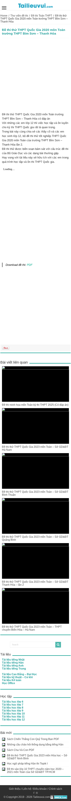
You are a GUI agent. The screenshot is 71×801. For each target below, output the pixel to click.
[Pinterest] (37, 793)
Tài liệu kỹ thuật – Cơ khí (17, 677)
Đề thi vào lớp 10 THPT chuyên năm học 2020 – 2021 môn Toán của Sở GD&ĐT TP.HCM (35, 770)
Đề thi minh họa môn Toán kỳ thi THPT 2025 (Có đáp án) (35, 404)
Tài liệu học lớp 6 (12, 701)
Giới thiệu (14, 788)
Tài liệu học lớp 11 (13, 716)
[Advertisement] (35, 75)
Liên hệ (26, 788)
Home (3, 15)
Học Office (8, 683)
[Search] (58, 645)
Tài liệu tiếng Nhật (13, 659)
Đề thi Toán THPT (41, 15)
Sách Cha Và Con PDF (20, 750)
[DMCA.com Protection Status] (59, 797)
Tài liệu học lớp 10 (13, 713)
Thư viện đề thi (19, 15)
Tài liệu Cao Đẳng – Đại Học (19, 674)
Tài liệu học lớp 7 (12, 704)
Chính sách (55, 788)
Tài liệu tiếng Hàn (13, 662)
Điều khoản (40, 788)
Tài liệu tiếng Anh (13, 665)
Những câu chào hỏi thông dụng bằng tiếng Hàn (35, 744)
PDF (29, 264)
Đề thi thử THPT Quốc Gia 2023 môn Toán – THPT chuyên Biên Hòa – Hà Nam (32, 628)
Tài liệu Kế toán (11, 680)
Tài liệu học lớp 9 (12, 710)
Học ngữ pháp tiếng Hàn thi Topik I (27, 763)
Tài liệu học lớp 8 (12, 707)
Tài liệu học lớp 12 (13, 719)
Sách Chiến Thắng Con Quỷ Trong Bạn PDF (33, 739)
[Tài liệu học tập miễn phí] (35, 5)
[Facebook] (34, 793)
